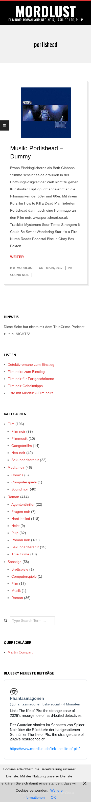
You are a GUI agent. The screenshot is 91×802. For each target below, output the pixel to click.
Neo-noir (18, 453)
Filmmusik (19, 438)
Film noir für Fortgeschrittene (31, 379)
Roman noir (20, 540)
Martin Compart (20, 652)
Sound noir (20, 275)
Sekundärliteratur (25, 460)
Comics (17, 475)
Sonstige (14, 562)
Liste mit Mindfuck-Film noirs (30, 393)
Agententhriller (23, 504)
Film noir (18, 431)
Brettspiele (19, 569)
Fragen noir (20, 511)
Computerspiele (24, 482)
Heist (15, 526)
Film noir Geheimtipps (25, 386)
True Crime (20, 554)
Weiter (17, 257)
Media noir (16, 467)
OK (53, 797)
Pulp (14, 533)
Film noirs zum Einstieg (26, 372)
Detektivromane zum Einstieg (31, 364)
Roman (13, 497)
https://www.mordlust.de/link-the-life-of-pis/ (45, 748)
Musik (16, 591)
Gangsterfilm (21, 446)
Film (11, 424)
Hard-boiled (20, 519)
